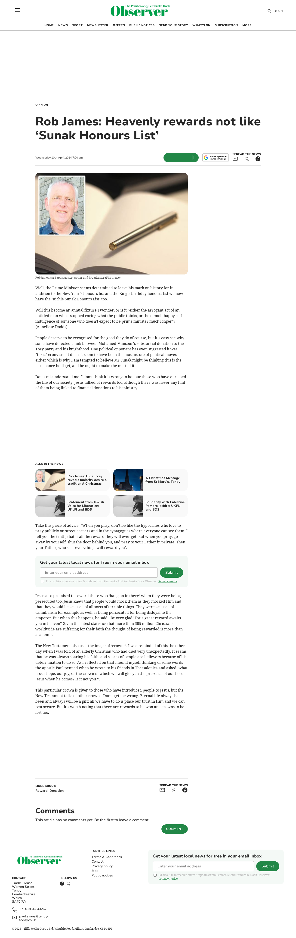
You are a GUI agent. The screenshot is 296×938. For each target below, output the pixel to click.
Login (278, 11)
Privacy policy (102, 866)
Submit (171, 572)
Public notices (102, 875)
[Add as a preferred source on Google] (215, 157)
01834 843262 (35, 909)
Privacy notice (167, 581)
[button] (17, 10)
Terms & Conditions (107, 857)
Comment (174, 829)
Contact (97, 861)
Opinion (41, 105)
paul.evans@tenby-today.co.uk (34, 918)
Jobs (95, 871)
